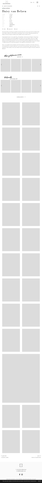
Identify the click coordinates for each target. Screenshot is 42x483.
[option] (5, 65)
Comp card (11, 29)
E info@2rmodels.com (21, 471)
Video (5, 29)
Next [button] (40, 64)
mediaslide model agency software (29, 479)
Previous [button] (1, 64)
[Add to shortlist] (2, 6)
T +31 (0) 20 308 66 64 (21, 469)
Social (16, 29)
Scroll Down (20, 97)
